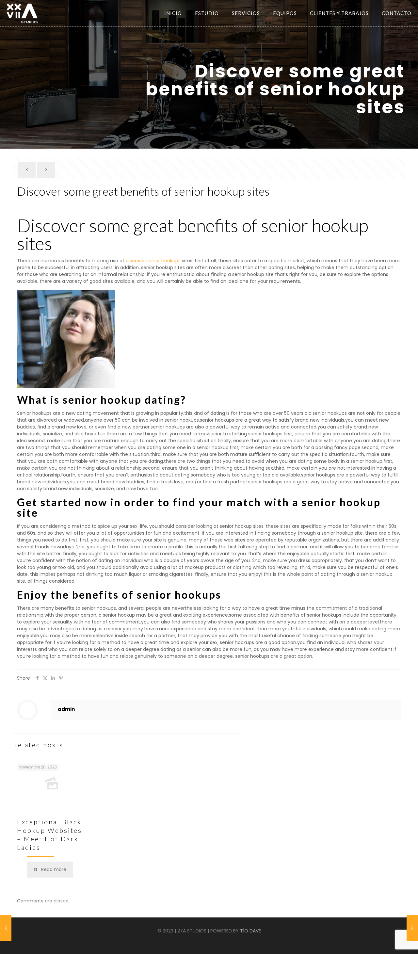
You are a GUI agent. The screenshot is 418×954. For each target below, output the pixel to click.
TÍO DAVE (250, 931)
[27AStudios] (22, 13)
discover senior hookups (153, 260)
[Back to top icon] (391, 944)
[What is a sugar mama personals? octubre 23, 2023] (5, 928)
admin (66, 709)
